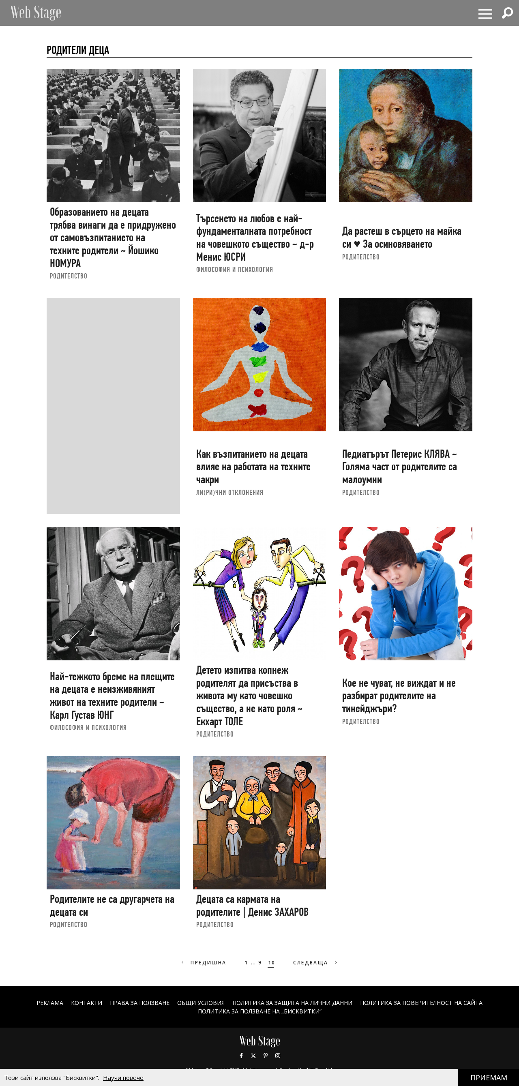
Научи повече (123, 1077)
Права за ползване (139, 1003)
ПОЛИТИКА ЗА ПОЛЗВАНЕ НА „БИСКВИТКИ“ (260, 1011)
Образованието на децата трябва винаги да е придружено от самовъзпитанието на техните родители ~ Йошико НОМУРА (113, 237)
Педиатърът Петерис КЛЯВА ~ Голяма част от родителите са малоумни (399, 466)
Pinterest (266, 1056)
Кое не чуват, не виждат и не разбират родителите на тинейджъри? (399, 695)
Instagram (278, 1056)
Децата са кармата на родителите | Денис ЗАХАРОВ (252, 905)
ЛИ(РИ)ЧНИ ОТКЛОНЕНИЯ (230, 492)
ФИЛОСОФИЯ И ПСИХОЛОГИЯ (234, 269)
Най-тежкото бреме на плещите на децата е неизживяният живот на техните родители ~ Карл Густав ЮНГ (112, 696)
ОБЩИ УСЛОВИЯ (201, 1003)
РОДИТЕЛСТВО (69, 276)
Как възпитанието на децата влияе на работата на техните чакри (253, 466)
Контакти (86, 1003)
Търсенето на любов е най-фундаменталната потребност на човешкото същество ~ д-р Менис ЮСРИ (255, 237)
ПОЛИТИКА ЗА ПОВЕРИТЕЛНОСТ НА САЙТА (421, 1003)
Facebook (241, 1056)
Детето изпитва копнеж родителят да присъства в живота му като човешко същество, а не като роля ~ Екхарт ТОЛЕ (249, 695)
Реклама (49, 1003)
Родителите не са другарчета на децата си (112, 905)
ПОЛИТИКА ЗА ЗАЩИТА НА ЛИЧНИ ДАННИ (292, 1003)
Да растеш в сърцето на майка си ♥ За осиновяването (401, 237)
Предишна (208, 962)
